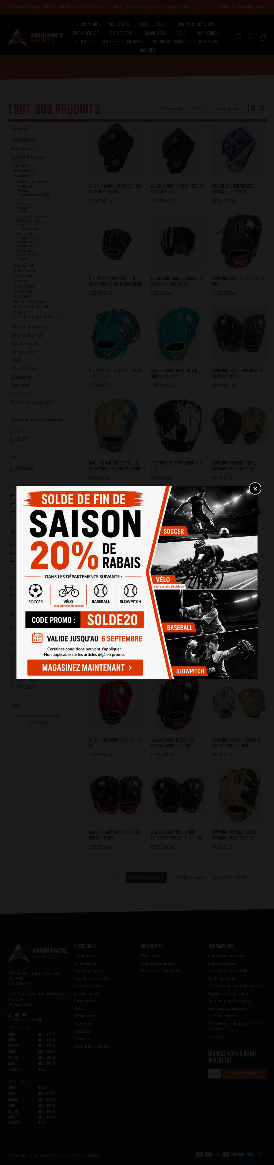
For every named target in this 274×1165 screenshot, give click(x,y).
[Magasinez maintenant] (84, 666)
